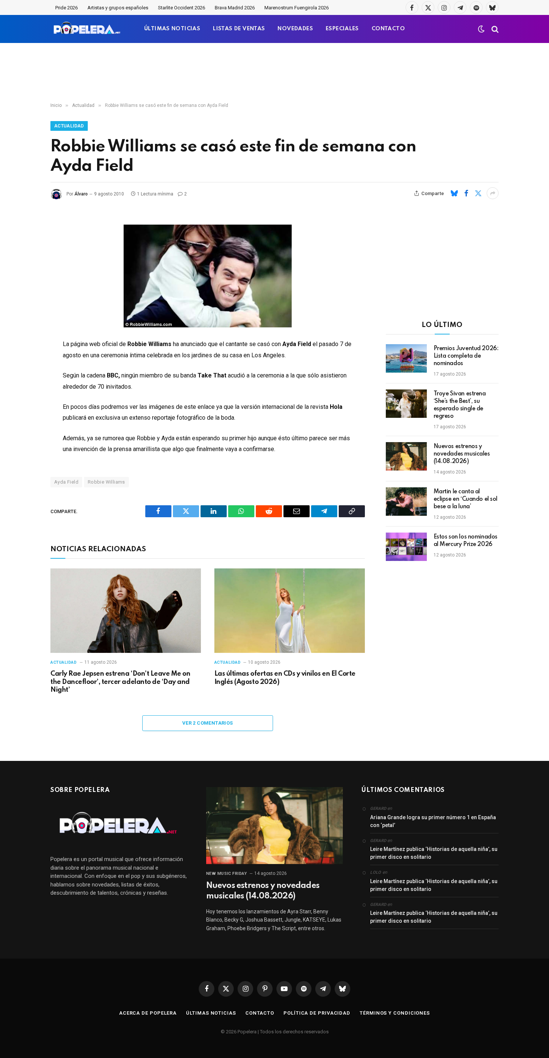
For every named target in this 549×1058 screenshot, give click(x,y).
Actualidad (69, 126)
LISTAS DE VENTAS (239, 28)
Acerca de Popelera (148, 1013)
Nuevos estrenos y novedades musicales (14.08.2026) (462, 454)
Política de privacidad (316, 1013)
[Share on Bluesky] (454, 193)
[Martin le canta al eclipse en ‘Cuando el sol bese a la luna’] (406, 501)
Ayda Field (66, 482)
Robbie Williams (106, 482)
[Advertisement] (274, 73)
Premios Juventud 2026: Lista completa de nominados (466, 356)
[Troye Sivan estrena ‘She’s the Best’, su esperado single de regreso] (406, 403)
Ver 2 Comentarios (207, 723)
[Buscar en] (494, 29)
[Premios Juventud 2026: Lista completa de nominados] (406, 358)
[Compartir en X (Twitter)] (478, 193)
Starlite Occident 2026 (181, 7)
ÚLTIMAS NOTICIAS (172, 28)
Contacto (259, 1013)
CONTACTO (388, 28)
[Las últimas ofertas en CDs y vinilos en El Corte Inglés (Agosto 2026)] (289, 610)
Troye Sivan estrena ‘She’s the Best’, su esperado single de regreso (460, 405)
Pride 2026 (66, 7)
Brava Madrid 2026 (235, 7)
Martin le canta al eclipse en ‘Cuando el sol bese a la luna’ (466, 499)
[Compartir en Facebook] (466, 193)
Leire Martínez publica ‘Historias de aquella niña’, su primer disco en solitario (433, 853)
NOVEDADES (295, 28)
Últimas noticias (211, 1013)
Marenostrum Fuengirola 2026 (296, 7)
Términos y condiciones (395, 1013)
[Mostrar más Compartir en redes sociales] (493, 193)
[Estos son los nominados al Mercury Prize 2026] (406, 547)
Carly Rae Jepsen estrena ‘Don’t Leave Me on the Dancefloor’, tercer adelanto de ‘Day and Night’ (120, 682)
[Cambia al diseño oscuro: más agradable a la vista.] (481, 29)
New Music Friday (226, 873)
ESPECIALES (342, 28)
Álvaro (81, 194)
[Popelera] (87, 29)
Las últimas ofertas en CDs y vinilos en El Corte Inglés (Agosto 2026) (285, 677)
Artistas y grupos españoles (117, 7)
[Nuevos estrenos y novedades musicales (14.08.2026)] (406, 456)
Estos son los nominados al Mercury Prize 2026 (465, 540)
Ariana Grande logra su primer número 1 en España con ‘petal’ (433, 821)
